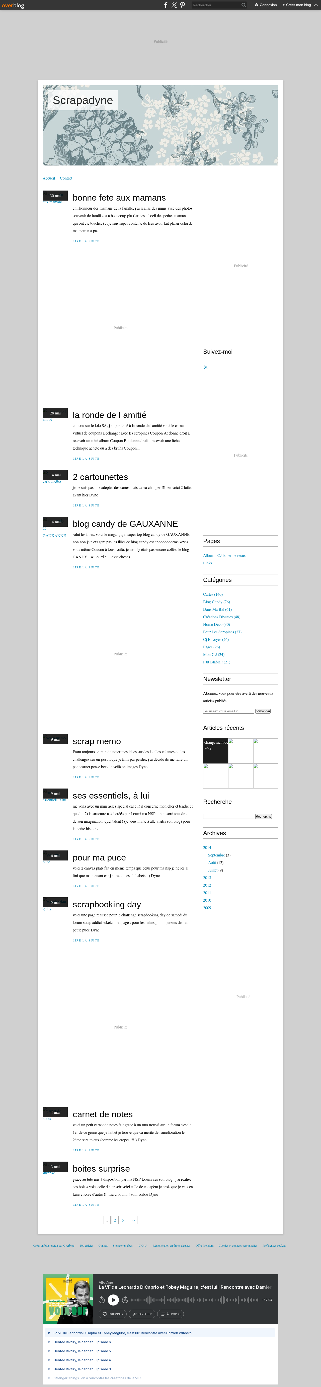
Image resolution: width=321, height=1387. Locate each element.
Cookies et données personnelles (238, 1245)
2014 (207, 847)
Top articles (86, 1245)
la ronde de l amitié (109, 415)
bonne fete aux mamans (119, 197)
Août (212, 862)
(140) (213, 594)
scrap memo (97, 741)
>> (132, 1220)
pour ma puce (99, 857)
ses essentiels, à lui (111, 795)
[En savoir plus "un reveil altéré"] (265, 776)
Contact (66, 178)
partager (145, 1314)
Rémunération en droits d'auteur (171, 1245)
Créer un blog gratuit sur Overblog (53, 1245)
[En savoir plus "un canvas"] (215, 776)
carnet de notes (103, 1114)
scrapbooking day (107, 904)
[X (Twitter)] (174, 5)
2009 (207, 907)
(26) (216, 639)
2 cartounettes (100, 477)
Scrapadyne (83, 100)
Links (207, 562)
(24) (213, 654)
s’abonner (116, 1314)
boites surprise (101, 1168)
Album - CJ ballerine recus (224, 555)
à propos (173, 1314)
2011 (207, 892)
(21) (216, 661)
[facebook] (166, 5)
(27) (222, 631)
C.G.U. (143, 1245)
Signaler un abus (123, 1245)
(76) (216, 601)
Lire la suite (86, 241)
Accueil (49, 178)
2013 (207, 877)
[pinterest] (182, 5)
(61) (217, 609)
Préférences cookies (274, 1245)
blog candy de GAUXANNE (125, 524)
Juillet (212, 870)
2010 (207, 900)
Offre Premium (204, 1245)
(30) (216, 624)
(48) (221, 616)
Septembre (216, 854)
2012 (207, 885)
